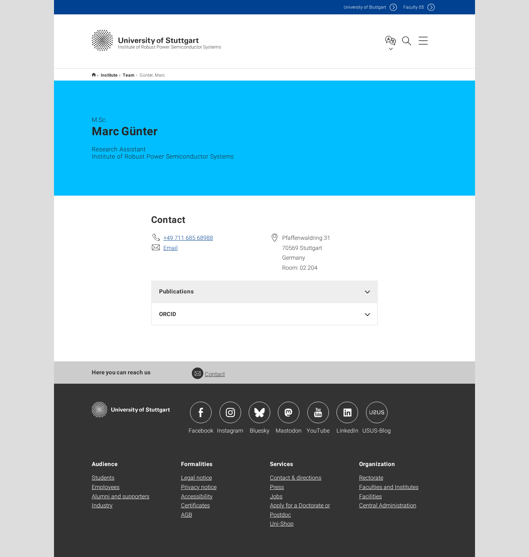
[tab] (264, 291)
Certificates (195, 505)
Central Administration (387, 505)
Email (170, 247)
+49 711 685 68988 (188, 237)
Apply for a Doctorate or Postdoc (300, 509)
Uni (365, 7)
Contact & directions (295, 477)
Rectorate (371, 477)
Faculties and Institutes (389, 486)
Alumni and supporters (120, 496)
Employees (105, 486)
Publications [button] (176, 291)
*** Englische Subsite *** (94, 75)
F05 (413, 7)
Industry (102, 505)
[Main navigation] (423, 40)
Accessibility (197, 496)
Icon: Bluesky (259, 412)
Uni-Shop (282, 523)
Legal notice (196, 477)
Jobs (276, 496)
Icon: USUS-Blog (377, 412)
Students (103, 477)
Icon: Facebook (201, 412)
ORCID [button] (167, 314)
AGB (186, 514)
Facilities (370, 496)
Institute (109, 75)
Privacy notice (199, 486)
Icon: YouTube (318, 412)
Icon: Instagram (230, 412)
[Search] (406, 40)
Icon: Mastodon (288, 412)
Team (129, 75)
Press (277, 486)
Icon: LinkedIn (347, 412)
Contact (215, 374)
